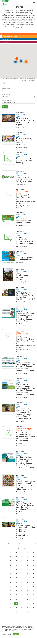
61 (27, 590)
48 (10, 582)
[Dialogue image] (8, 118)
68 (10, 599)
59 (16, 590)
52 (33, 582)
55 (21, 586)
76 (27, 603)
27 (33, 561)
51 (27, 582)
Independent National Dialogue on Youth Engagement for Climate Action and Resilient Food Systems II (25, 318)
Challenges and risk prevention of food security (24, 160)
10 (24, 548)
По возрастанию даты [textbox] (8, 102)
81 (27, 607)
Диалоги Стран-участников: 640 (8, 34)
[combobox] (18, 85)
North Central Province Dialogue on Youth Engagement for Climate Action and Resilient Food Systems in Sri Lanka (25, 389)
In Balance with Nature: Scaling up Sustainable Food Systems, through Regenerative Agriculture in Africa (24, 413)
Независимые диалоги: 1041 (7, 39)
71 (27, 599)
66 (27, 595)
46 (27, 578)
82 (33, 607)
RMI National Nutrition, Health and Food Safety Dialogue (25, 339)
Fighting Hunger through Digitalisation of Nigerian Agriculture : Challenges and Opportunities (25, 530)
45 (21, 578)
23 (10, 561)
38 (10, 573)
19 (16, 556)
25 (21, 561)
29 (16, 565)
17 (33, 552)
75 (21, 603)
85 (27, 612)
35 (21, 569)
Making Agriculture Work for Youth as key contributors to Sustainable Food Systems (25, 507)
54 (16, 586)
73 (10, 603)
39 (16, 573)
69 (16, 599)
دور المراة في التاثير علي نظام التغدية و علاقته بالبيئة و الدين (25, 179)
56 (27, 586)
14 (16, 552)
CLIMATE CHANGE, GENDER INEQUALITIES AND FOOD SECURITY (24, 141)
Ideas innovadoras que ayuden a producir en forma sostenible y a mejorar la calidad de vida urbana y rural (25, 485)
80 (21, 607)
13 (10, 552)
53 (10, 586)
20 (21, 556)
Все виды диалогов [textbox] (8, 91)
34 (16, 569)
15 (21, 552)
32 (33, 565)
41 (27, 573)
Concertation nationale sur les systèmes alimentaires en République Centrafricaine (25, 436)
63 (10, 595)
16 (27, 552)
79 (16, 607)
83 (16, 612)
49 (16, 582)
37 (33, 569)
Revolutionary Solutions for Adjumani (22, 277)
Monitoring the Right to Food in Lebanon (25, 258)
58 (10, 590)
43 (10, 578)
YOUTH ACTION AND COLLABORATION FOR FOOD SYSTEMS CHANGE (25, 122)
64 (16, 595)
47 (33, 578)
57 (33, 586)
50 (21, 582)
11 (29, 548)
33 (10, 569)
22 (33, 556)
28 (10, 565)
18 (10, 556)
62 (33, 590)
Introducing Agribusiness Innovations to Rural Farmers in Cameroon (25, 240)
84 (21, 612)
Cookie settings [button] (7, 634)
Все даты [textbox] (5, 96)
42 (33, 573)
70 (21, 599)
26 (27, 561)
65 (21, 595)
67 (33, 595)
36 (27, 569)
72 (33, 599)
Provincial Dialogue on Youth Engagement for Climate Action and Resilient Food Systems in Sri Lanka (25, 366)
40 (21, 573)
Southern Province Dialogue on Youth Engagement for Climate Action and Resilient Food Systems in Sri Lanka (25, 462)
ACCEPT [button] (16, 634)
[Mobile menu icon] (34, 2)
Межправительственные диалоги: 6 (10, 36)
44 (16, 578)
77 (33, 603)
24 (16, 561)
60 (21, 590)
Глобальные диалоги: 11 (6, 42)
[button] (17, 59)
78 (10, 607)
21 (27, 556)
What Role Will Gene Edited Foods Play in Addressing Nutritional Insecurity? (25, 296)
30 (21, 565)
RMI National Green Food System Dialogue (25, 196)
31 (27, 565)
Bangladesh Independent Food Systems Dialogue (23, 220)
